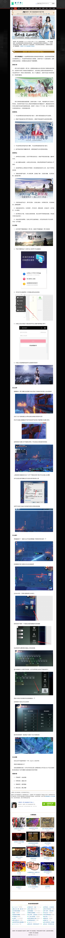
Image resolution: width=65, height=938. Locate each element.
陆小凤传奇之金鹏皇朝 (48, 828)
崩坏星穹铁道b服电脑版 (18, 922)
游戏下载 (30, 934)
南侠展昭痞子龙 (48, 858)
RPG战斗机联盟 (31, 916)
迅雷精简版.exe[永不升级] (50, 796)
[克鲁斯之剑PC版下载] (54, 12)
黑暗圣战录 (33, 858)
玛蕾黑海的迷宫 (31, 920)
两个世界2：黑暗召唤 (49, 910)
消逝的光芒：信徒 (32, 907)
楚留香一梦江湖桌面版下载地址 (27, 46)
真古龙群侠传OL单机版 (49, 922)
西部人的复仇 (19, 857)
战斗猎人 (46, 916)
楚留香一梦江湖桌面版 (33, 932)
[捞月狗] (17, 3)
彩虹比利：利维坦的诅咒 (33, 924)
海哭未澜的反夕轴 (32, 918)
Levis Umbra (16, 924)
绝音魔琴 (48, 886)
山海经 (14, 918)
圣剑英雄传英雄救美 (33, 843)
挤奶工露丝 (30, 909)
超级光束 (46, 918)
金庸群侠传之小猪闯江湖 (33, 872)
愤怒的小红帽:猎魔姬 (19, 841)
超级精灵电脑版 (16, 914)
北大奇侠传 (48, 843)
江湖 (44, 13)
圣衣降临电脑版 (16, 910)
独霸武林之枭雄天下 (19, 828)
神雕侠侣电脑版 (31, 912)
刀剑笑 (19, 872)
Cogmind (30, 922)
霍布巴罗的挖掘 (47, 909)
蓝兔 (14, 912)
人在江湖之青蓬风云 (33, 886)
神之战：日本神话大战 (49, 924)
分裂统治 (15, 916)
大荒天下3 (19, 887)
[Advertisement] (9, 27)
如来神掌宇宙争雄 (34, 828)
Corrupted (15, 907)
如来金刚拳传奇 (48, 872)
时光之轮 (46, 912)
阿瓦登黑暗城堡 (47, 914)
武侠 (46, 13)
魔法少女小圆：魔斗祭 (18, 909)
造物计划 (46, 920)
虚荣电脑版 (30, 910)
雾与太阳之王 (16, 920)
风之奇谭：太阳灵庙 (32, 914)
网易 (49, 13)
